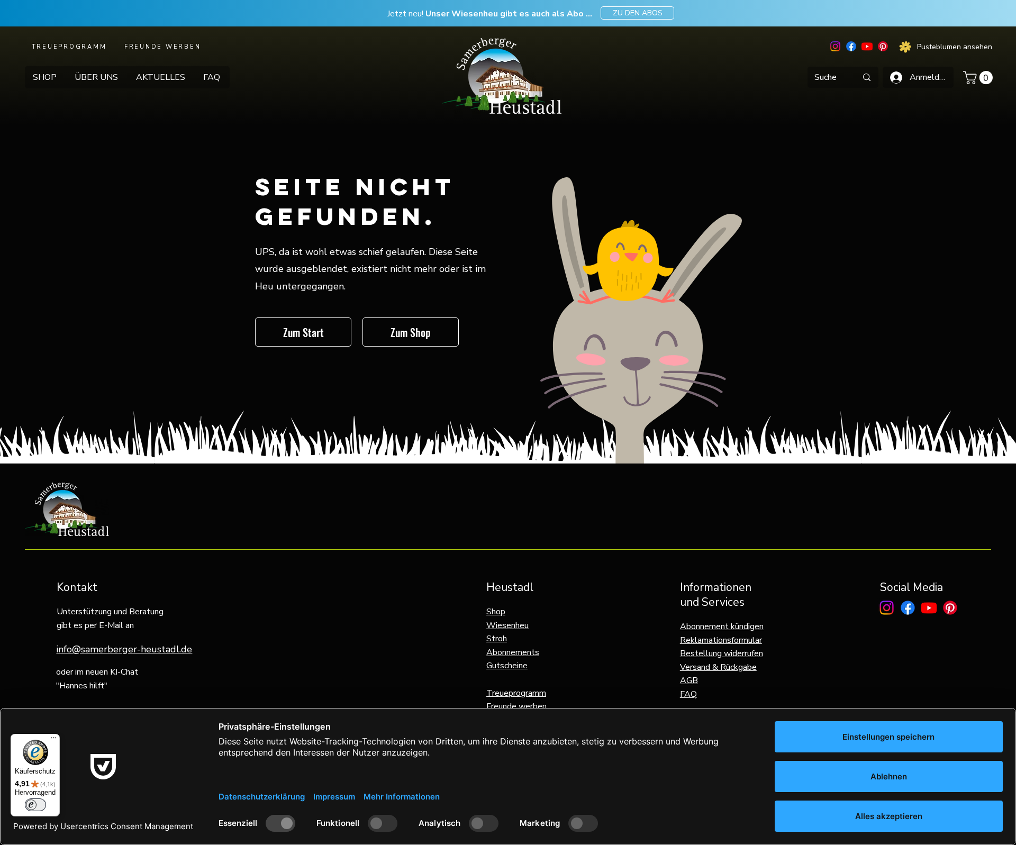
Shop (495, 611)
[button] (979, 77)
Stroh (496, 638)
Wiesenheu (507, 625)
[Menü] (53, 740)
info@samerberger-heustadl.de (124, 649)
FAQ (688, 694)
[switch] (35, 804)
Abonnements (512, 652)
